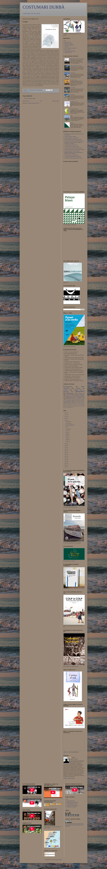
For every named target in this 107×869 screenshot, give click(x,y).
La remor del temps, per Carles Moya (70, 144)
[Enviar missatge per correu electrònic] (44, 90)
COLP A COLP (67, 49)
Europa (71, 407)
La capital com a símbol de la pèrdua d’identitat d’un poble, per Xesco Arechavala (73, 143)
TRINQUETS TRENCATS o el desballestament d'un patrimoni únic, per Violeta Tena (73, 153)
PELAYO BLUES (67, 42)
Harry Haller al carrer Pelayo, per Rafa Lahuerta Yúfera (73, 140)
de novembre (68, 423)
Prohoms (80, 397)
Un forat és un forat (73, 80)
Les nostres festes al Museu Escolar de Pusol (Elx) (73, 147)
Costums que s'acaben (34, 90)
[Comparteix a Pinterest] (52, 90)
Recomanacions (67, 386)
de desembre (68, 421)
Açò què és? (82, 402)
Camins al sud (70, 403)
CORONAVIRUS (79, 391)
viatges (64, 398)
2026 (66, 413)
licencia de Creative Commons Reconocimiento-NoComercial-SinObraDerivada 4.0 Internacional (74, 825)
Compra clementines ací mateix (71, 803)
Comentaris (48, 855)
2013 (66, 457)
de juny (67, 432)
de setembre (68, 428)
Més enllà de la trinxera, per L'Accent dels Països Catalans (74, 149)
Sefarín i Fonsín (80, 399)
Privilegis (80, 393)
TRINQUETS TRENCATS (69, 45)
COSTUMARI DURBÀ (43, 7)
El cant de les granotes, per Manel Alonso (71, 137)
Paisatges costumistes (79, 394)
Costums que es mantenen (73, 390)
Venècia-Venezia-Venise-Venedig (76, 65)
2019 (66, 447)
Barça (73, 402)
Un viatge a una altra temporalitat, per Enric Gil (72, 156)
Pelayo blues (70, 404)
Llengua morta (71, 399)
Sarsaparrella (72, 87)
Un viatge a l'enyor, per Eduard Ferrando (71, 155)
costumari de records (70, 406)
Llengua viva (40, 90)
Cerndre (67, 426)
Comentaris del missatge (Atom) (33, 103)
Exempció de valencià (74, 108)
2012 (66, 459)
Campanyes (74, 401)
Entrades (47, 853)
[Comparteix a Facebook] (50, 90)
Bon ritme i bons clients (70, 800)
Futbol (74, 396)
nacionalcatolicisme (66, 401)
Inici (41, 101)
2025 (66, 414)
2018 (66, 449)
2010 (66, 463)
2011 (66, 461)
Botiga (66, 403)
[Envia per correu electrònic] (46, 90)
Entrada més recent (26, 101)
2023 (66, 418)
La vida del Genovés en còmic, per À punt (71, 146)
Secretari (73, 757)
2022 (66, 420)
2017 (66, 450)
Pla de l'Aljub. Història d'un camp (72, 805)
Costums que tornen (66, 402)
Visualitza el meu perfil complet (68, 778)
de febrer (67, 439)
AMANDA (66, 46)
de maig (67, 434)
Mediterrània (70, 393)
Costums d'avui (80, 401)
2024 (66, 416)
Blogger (60, 859)
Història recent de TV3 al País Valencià (77, 58)
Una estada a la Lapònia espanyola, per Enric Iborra (73, 158)
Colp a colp (81, 406)
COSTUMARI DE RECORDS (69, 51)
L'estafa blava (72, 72)
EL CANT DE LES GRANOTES (70, 48)
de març (67, 437)
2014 (66, 456)
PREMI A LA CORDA (68, 43)
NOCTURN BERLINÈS (70, 425)
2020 (66, 445)
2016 (66, 452)
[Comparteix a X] (49, 90)
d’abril (67, 436)
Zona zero (71, 394)
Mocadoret (72, 122)
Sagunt (64, 394)
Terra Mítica (72, 94)
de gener (67, 441)
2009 (66, 465)
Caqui (71, 115)
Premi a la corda (77, 404)
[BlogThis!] (47, 90)
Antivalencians (81, 396)
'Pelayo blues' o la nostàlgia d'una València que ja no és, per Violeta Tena (73, 134)
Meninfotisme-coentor (70, 397)
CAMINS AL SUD (67, 52)
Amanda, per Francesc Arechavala (70, 136)
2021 (66, 443)
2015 (66, 454)
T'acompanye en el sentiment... (71, 806)
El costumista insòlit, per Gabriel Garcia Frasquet (72, 139)
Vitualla (70, 398)
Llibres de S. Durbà (76, 398)
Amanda (77, 406)
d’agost (67, 430)
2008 (66, 466)
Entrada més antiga (55, 101)
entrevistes (77, 402)
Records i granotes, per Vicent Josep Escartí (72, 150)
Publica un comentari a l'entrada (29, 98)
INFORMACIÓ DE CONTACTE (72, 802)
